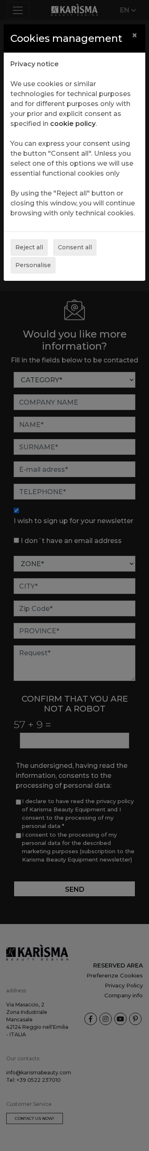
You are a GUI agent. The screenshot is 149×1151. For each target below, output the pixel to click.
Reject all (29, 247)
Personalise (33, 265)
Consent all (75, 247)
